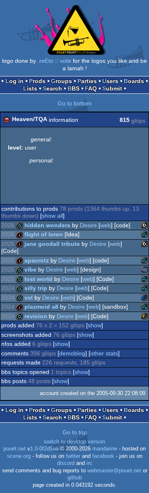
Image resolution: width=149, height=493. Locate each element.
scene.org (19, 456)
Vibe (30, 269)
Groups (61, 81)
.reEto (45, 60)
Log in (14, 81)
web (105, 225)
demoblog (72, 353)
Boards (134, 81)
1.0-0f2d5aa (44, 449)
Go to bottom (75, 103)
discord (65, 463)
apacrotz (36, 260)
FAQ (91, 88)
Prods (37, 81)
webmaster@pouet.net (114, 471)
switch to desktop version (74, 442)
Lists (30, 88)
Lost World (38, 279)
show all (52, 215)
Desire (88, 225)
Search (52, 88)
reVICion (35, 316)
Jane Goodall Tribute (52, 244)
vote (65, 60)
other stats (104, 353)
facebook (103, 456)
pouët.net (14, 449)
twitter (73, 456)
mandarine (104, 449)
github (74, 478)
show (94, 325)
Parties (87, 81)
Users (110, 81)
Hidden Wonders (47, 225)
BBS (73, 88)
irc (89, 463)
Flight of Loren (43, 234)
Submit (112, 88)
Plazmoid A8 (41, 306)
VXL (28, 297)
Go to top (74, 432)
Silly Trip (35, 288)
